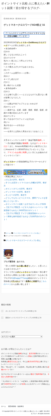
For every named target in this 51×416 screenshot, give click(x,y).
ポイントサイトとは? (11, 364)
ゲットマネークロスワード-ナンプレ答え (23, 240)
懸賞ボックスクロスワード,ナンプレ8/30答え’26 (23, 318)
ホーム (3, 406)
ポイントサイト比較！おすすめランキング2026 (26, 204)
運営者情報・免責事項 (16, 406)
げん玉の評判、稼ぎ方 (15, 180)
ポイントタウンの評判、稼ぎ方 (19, 189)
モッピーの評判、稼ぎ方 (16, 195)
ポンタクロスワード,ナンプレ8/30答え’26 (20, 311)
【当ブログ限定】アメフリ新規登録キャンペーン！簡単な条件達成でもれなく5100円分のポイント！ (25, 216)
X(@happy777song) (19, 278)
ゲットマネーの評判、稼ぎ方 (18, 192)
